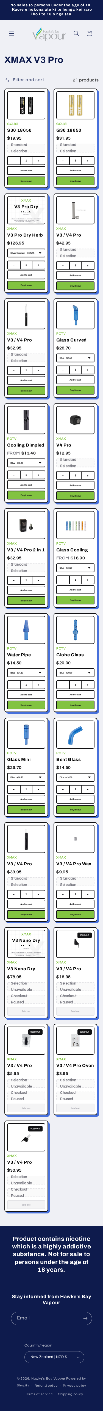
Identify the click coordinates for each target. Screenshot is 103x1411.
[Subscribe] (85, 1318)
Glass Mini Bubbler (19, 762)
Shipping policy (70, 1394)
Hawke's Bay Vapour (48, 1378)
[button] (11, 33)
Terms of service (39, 1394)
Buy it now (26, 181)
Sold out (26, 1011)
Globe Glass (70, 654)
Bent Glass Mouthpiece (69, 762)
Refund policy (46, 1385)
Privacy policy (74, 1385)
